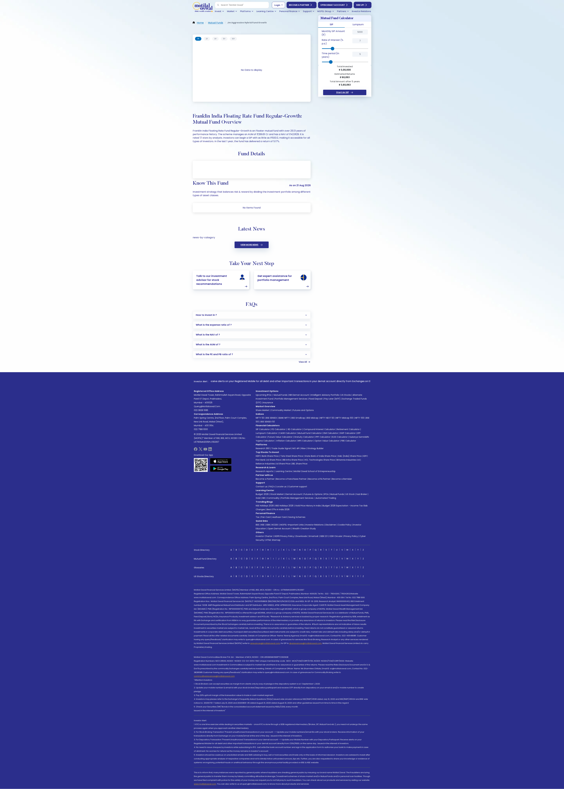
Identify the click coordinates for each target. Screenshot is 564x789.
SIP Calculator (263, 429)
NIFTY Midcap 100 (344, 417)
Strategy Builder (315, 448)
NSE (262, 524)
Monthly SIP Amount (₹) (333, 33)
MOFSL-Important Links (292, 524)
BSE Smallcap (298, 417)
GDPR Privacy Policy (284, 536)
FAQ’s (272, 486)
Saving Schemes (296, 517)
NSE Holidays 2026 (265, 505)
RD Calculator (294, 429)
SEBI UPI (360, 5)
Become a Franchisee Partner (291, 478)
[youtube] (205, 450)
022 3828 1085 (201, 410)
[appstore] (221, 461)
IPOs (326, 494)
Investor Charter (264, 536)
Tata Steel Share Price (291, 456)
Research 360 (263, 448)
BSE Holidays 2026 (284, 505)
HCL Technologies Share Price (320, 459)
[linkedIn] (210, 450)
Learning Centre (283, 471)
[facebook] (195, 450)
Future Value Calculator (280, 436)
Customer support (297, 486)
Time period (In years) (330, 55)
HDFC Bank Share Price (267, 456)
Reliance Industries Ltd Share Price (273, 463)
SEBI (268, 524)
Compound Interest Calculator (319, 429)
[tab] (198, 39)
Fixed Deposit (316, 398)
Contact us (261, 486)
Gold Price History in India (308, 505)
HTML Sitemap (273, 540)
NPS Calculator (305, 440)
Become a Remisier (342, 478)
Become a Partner (299, 5)
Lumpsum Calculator (266, 433)
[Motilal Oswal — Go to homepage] (203, 7)
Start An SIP (342, 92)
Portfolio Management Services (291, 398)
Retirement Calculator (348, 429)
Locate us (281, 486)
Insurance (268, 402)
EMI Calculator (331, 433)
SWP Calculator (348, 433)
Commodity (273, 498)
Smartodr (313, 536)
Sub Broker (361, 494)
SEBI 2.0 (324, 536)
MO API (295, 448)
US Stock (350, 494)
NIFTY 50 (260, 417)
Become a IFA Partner (319, 478)
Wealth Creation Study (304, 528)
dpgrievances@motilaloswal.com (305, 643)
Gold (258, 498)
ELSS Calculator (340, 436)
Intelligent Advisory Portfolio (325, 394)
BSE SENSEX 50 (268, 421)
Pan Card (266, 517)
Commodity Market (281, 410)
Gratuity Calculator (304, 436)
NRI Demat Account (299, 394)
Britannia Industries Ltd (348, 459)
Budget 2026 (262, 494)
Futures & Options (313, 494)
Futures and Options (303, 410)
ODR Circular (335, 536)
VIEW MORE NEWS (249, 244)
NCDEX (275, 524)
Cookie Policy (344, 524)
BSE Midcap (312, 417)
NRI (263, 498)
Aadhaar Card (279, 517)
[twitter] (200, 450)
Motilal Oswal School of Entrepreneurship (314, 471)
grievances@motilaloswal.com (265, 643)
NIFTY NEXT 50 (327, 417)
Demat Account (294, 494)
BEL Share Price (299, 463)
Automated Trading (326, 498)
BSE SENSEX (271, 417)
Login (277, 5)
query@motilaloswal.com (207, 406)
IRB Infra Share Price (293, 459)
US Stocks (346, 394)
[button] (218, 5)
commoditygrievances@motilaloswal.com (214, 676)
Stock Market (277, 494)
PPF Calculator (323, 436)
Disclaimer (330, 524)
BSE (257, 524)
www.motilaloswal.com (205, 784)
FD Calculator (278, 429)
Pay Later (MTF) (332, 398)
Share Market (262, 410)
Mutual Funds (280, 394)
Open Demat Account (332, 5)
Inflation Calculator (286, 440)
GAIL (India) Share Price (350, 456)
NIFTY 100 (359, 417)
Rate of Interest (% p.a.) (332, 41)
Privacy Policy (351, 536)
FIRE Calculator (348, 440)
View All (303, 361)
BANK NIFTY (284, 417)
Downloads (301, 536)
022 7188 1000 (201, 429)
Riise (303, 448)
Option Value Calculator (327, 440)
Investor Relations (315, 524)
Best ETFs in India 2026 (278, 509)
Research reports (264, 471)
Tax (257, 517)
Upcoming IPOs (263, 394)
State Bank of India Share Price (320, 456)
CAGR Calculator (287, 433)
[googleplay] (221, 469)
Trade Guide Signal (281, 448)
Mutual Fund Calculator (310, 433)
